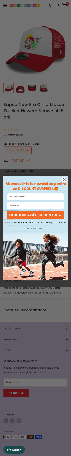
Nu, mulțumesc (35, 228)
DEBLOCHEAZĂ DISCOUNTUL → (35, 214)
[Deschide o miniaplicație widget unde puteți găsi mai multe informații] (14, 450)
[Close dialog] (64, 179)
